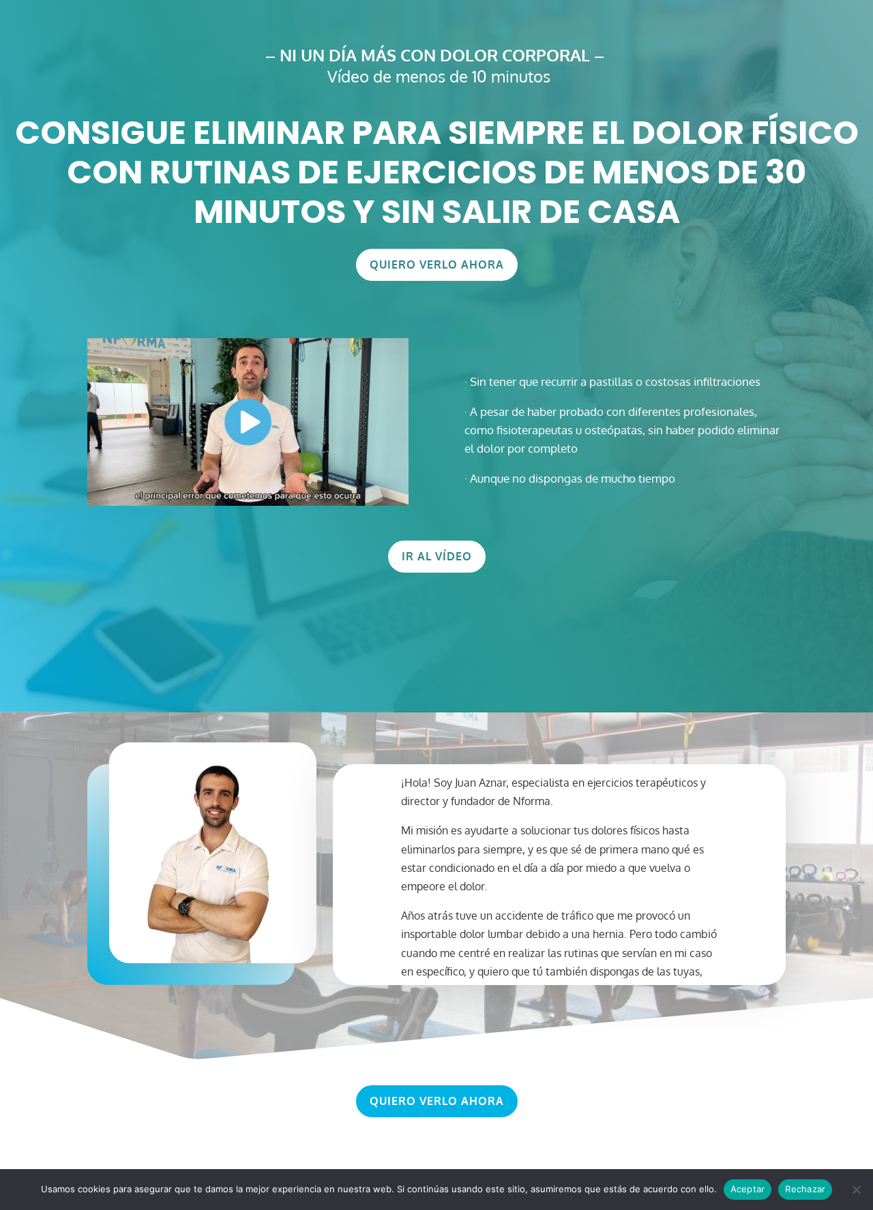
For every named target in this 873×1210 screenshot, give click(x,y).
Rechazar (805, 1188)
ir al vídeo (437, 556)
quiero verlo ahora (437, 264)
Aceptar (747, 1188)
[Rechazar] (856, 1189)
